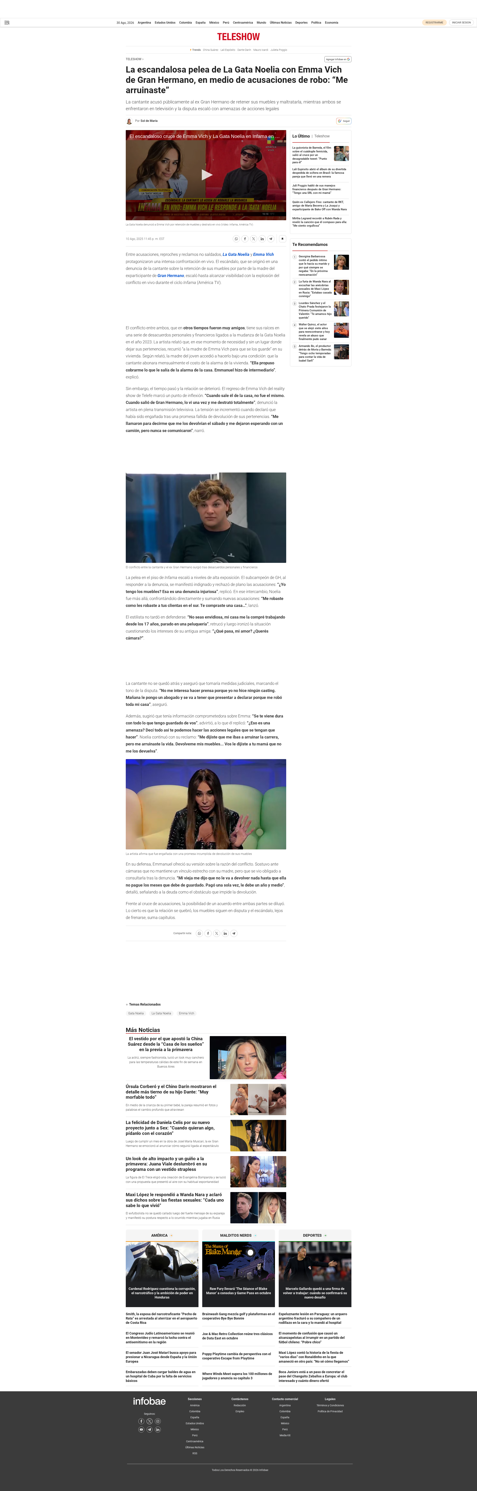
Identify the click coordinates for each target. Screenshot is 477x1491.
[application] (206, 175)
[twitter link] (150, 1421)
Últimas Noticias (281, 22)
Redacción (240, 1405)
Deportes (301, 22)
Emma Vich (186, 1013)
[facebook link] (141, 1421)
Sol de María (149, 121)
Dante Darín (244, 50)
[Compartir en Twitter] (253, 238)
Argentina (144, 22)
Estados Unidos (165, 22)
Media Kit (285, 1435)
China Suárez (210, 50)
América (195, 1405)
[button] (7, 22)
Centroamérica (243, 22)
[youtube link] (141, 1430)
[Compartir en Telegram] (270, 238)
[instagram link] (158, 1421)
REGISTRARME (434, 22)
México (214, 22)
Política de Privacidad (330, 1411)
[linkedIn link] (158, 1430)
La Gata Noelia (161, 1013)
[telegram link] (150, 1430)
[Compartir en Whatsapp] (236, 238)
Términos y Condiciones (330, 1405)
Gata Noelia (136, 1013)
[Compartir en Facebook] (245, 238)
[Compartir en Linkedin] (262, 238)
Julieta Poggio (278, 50)
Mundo (261, 22)
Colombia (185, 22)
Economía (331, 22)
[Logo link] (238, 36)
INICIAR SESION (461, 22)
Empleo (240, 1411)
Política (316, 22)
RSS (194, 1453)
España (201, 22)
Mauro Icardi (260, 50)
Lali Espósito (228, 50)
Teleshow (133, 59)
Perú (226, 22)
